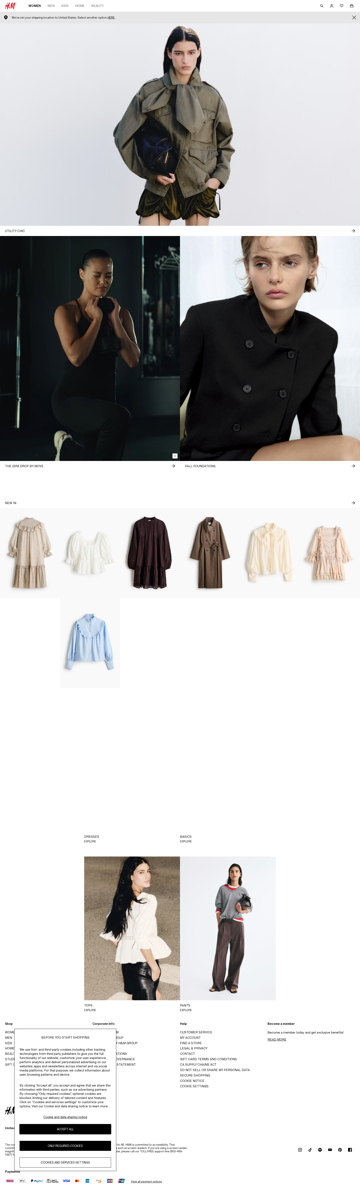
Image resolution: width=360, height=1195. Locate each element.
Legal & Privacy (194, 1048)
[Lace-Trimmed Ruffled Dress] (330, 553)
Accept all (65, 1129)
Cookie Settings (194, 1086)
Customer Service (196, 1032)
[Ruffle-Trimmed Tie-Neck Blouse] (270, 553)
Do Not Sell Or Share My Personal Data (215, 1070)
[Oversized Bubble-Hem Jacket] (30, 643)
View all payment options (146, 1181)
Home (80, 5)
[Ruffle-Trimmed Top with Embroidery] (210, 643)
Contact (187, 1053)
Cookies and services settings (65, 1162)
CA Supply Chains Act (198, 1064)
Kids (65, 5)
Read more (277, 1039)
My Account (190, 1037)
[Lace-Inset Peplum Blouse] (90, 553)
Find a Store (191, 1043)
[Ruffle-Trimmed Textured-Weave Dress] (30, 553)
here (111, 17)
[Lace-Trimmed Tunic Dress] (150, 553)
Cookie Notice (192, 1081)
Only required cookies (65, 1146)
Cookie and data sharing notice (65, 1117)
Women (35, 5)
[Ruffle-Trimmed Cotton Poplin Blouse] (90, 643)
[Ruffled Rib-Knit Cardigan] (330, 643)
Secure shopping (195, 1075)
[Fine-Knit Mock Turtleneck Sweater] (270, 643)
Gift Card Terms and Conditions (208, 1059)
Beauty (97, 5)
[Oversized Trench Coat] (210, 553)
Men (51, 5)
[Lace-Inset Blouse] (150, 643)
